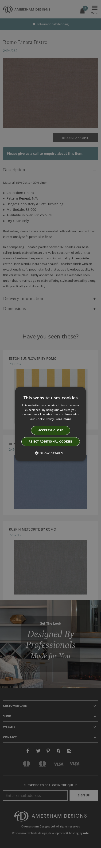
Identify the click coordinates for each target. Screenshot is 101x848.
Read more (63, 419)
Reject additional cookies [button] (51, 441)
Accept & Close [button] (50, 430)
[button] (50, 453)
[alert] (50, 424)
